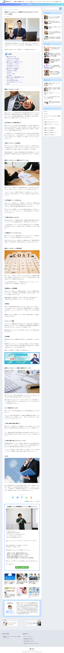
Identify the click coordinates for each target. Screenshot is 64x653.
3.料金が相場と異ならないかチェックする (14, 82)
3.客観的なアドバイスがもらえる (13, 66)
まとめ (7, 83)
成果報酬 (9, 75)
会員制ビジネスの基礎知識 (35, 501)
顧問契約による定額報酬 (12, 70)
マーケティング (27, 1)
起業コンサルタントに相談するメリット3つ (14, 61)
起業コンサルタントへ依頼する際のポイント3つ (15, 77)
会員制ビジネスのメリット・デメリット (51, 125)
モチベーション (49, 1)
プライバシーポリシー (28, 636)
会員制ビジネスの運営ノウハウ (50, 132)
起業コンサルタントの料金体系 (12, 68)
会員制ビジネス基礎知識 (17, 1)
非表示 (10, 54)
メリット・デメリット (39, 1)
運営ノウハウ (33, 1)
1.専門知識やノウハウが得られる (13, 63)
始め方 (23, 1)
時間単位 (9, 72)
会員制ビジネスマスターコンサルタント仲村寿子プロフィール (11, 637)
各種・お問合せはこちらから (29, 641)
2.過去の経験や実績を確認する (13, 80)
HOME (32, 648)
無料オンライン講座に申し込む (22, 567)
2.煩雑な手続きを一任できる (12, 65)
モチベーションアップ (49, 119)
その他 (46, 113)
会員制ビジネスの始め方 (49, 130)
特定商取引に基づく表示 (28, 638)
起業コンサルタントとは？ (11, 56)
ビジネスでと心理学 (55, 1)
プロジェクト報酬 (10, 73)
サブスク (44, 1)
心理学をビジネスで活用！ (50, 134)
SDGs (60, 1)
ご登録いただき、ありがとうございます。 (31, 643)
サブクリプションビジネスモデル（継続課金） (52, 116)
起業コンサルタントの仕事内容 (13, 60)
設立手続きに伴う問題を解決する (13, 58)
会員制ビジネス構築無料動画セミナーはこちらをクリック (32, 4)
